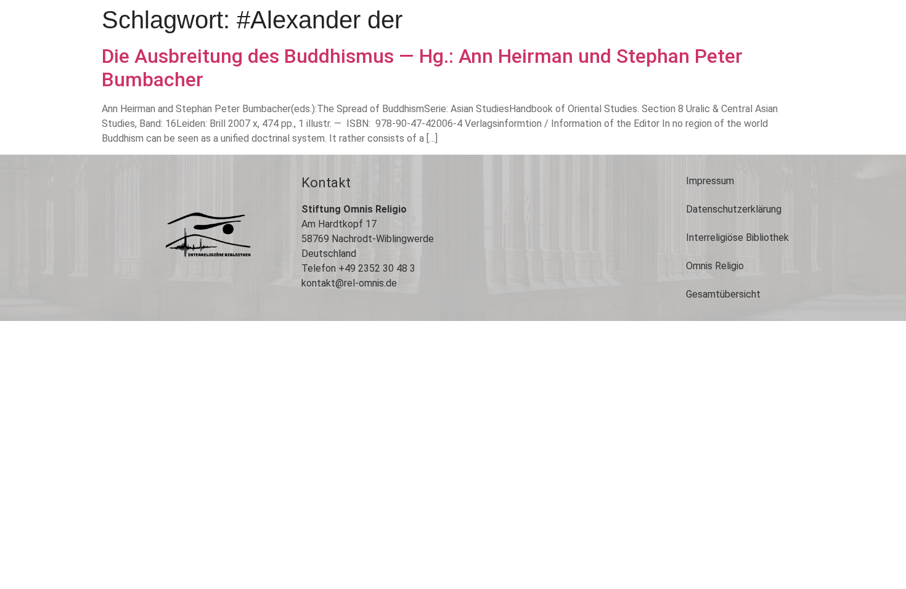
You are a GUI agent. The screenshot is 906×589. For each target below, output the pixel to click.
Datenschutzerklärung (734, 209)
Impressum (710, 181)
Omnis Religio (715, 266)
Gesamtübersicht (723, 294)
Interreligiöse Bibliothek (737, 237)
